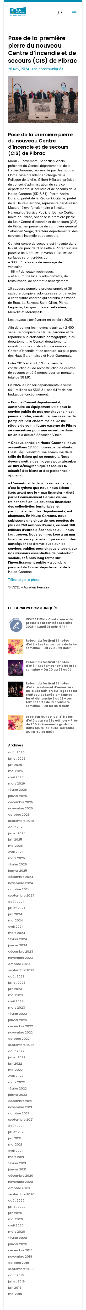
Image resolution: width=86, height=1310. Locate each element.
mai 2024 (15, 920)
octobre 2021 (18, 1113)
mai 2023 (15, 995)
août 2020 (16, 1200)
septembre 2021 (20, 1119)
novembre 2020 (20, 1182)
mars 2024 (16, 933)
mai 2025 (15, 845)
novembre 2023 (20, 957)
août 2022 (16, 1051)
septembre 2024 (21, 895)
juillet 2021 (16, 1132)
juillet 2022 (16, 1057)
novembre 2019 (20, 1256)
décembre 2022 (20, 1026)
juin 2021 (14, 1138)
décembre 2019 (20, 1250)
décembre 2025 (20, 802)
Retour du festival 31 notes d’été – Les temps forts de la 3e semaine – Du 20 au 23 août (51, 666)
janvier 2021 (17, 1169)
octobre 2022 (19, 1038)
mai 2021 (15, 1144)
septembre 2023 (21, 970)
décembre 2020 (20, 1175)
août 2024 (16, 901)
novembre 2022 (20, 1032)
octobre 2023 (19, 964)
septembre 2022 (21, 1045)
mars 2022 (16, 1082)
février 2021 (17, 1163)
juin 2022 (15, 1063)
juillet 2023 (16, 982)
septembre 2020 (21, 1194)
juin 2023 (15, 989)
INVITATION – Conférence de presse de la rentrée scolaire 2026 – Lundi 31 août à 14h (49, 623)
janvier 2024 (17, 945)
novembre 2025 (20, 808)
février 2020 (17, 1238)
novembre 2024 (20, 883)
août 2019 (16, 1275)
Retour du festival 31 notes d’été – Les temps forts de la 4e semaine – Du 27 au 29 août (51, 644)
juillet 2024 (17, 908)
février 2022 (17, 1088)
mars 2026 (16, 783)
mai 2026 (15, 771)
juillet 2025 (16, 833)
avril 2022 (15, 1076)
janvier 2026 (17, 796)
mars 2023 (16, 1007)
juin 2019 (14, 1287)
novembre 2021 (20, 1107)
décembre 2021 (20, 1101)
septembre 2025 (21, 821)
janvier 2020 (17, 1244)
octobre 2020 (19, 1188)
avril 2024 (16, 926)
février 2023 (17, 1013)
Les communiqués (47, 69)
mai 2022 (15, 1069)
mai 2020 (15, 1219)
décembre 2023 (20, 951)
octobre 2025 (19, 814)
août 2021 (16, 1126)
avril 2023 (15, 1001)
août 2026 (16, 752)
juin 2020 (15, 1213)
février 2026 (17, 789)
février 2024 (17, 939)
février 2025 (17, 864)
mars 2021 (16, 1157)
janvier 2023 (17, 1020)
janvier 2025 (17, 870)
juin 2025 (15, 839)
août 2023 (16, 976)
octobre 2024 (19, 889)
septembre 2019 (20, 1269)
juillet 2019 (16, 1281)
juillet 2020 (17, 1206)
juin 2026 (15, 764)
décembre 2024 (20, 877)
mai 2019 (15, 1294)
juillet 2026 (16, 758)
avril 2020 (16, 1225)
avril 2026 (15, 777)
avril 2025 (15, 852)
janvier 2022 (17, 1094)
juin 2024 (15, 914)
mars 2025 (16, 858)
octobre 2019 (18, 1262)
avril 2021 (15, 1150)
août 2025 (16, 827)
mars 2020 (16, 1231)
